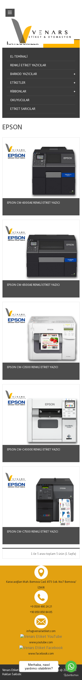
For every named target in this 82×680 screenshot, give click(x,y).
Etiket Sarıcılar (22, 109)
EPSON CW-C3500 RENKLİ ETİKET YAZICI (32, 367)
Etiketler (17, 82)
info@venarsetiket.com (41, 631)
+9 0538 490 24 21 (41, 607)
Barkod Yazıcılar (23, 74)
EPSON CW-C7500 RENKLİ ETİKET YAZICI (32, 531)
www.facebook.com (41, 654)
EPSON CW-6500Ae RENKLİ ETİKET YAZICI (33, 285)
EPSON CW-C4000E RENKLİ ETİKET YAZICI (33, 449)
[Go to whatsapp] (71, 666)
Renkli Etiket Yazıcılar (28, 65)
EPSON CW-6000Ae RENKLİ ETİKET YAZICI (33, 202)
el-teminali (19, 56)
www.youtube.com (41, 642)
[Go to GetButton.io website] (71, 675)
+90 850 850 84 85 (41, 612)
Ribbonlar (18, 91)
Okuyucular (19, 100)
